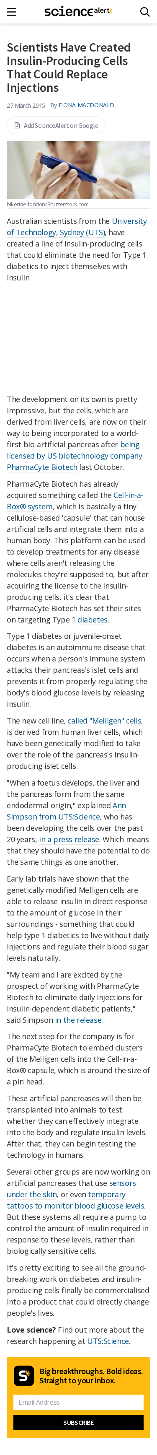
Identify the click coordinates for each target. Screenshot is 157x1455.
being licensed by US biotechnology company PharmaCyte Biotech (74, 455)
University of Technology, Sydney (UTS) (77, 226)
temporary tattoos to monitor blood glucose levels (75, 1200)
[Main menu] (14, 12)
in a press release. (69, 839)
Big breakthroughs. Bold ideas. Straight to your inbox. (91, 1376)
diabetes (92, 620)
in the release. (79, 1020)
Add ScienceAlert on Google (61, 125)
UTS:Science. (108, 1341)
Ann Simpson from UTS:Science (66, 811)
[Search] (145, 12)
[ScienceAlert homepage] (78, 11)
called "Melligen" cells (104, 721)
